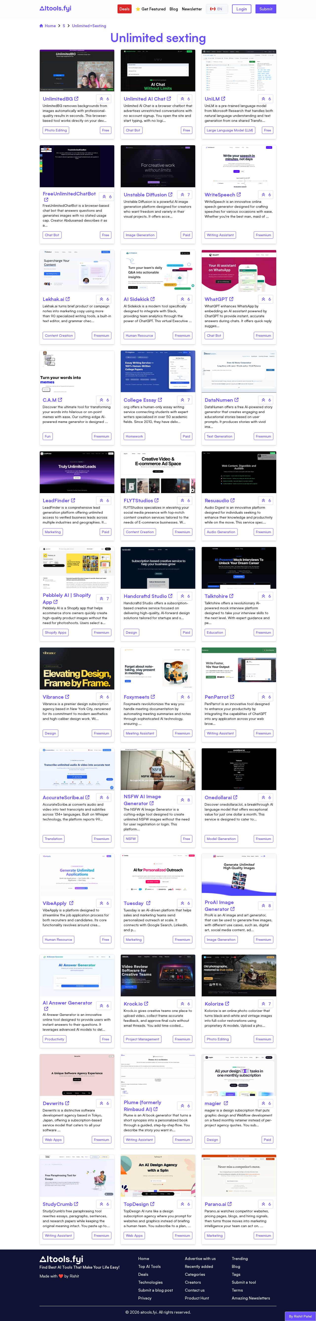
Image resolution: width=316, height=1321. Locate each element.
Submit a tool (244, 1282)
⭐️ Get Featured (151, 8)
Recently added (199, 1266)
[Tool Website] (76, 99)
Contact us (195, 1290)
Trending (240, 1258)
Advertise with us (200, 1258)
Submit (265, 8)
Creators (193, 1282)
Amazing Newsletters (251, 1298)
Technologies (150, 1282)
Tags (236, 1274)
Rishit (74, 1276)
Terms (237, 1290)
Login (242, 8)
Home (50, 25)
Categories (195, 1274)
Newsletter (192, 8)
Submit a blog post (155, 1290)
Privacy (145, 1298)
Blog (174, 8)
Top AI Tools (149, 1266)
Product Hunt (197, 1298)
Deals (124, 8)
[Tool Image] (77, 70)
